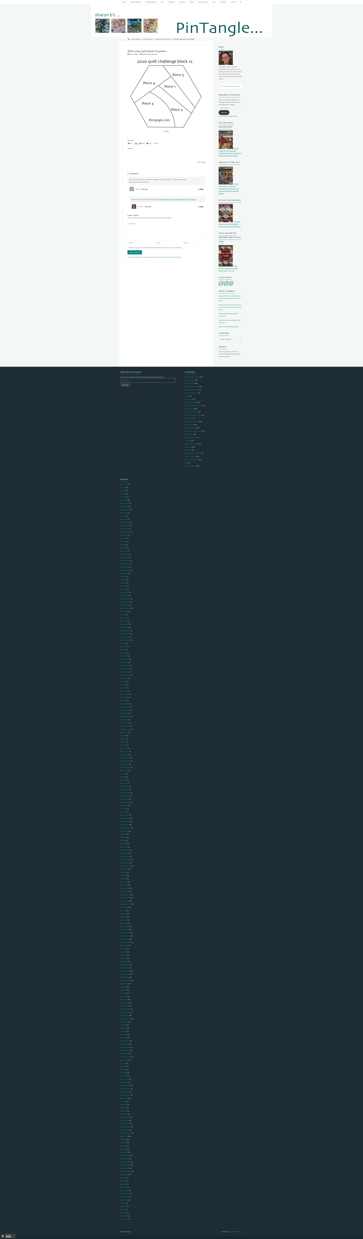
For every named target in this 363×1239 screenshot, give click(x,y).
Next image (201, 162)
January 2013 (124, 891)
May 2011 (123, 955)
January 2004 (124, 1219)
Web (186, 463)
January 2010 (124, 1006)
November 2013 (125, 860)
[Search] (240, 2)
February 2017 (124, 751)
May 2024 (123, 545)
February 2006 (124, 1155)
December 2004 (125, 1193)
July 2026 (123, 487)
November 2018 (125, 710)
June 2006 (123, 1143)
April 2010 (123, 996)
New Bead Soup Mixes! (232, 327)
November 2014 (125, 821)
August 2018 (124, 720)
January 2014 (124, 853)
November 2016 (125, 761)
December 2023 (125, 561)
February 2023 (124, 592)
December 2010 (125, 971)
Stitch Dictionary (190, 456)
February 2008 (124, 1079)
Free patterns (189, 425)
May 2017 (123, 742)
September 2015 (125, 802)
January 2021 (124, 662)
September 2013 (125, 866)
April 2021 (123, 653)
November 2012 (125, 898)
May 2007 (123, 1108)
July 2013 (123, 872)
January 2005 (124, 1190)
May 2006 (123, 1146)
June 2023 (123, 580)
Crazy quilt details (190, 402)
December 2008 (125, 1047)
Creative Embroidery (191, 412)
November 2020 (125, 669)
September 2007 (125, 1095)
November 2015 (125, 796)
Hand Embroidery (190, 428)
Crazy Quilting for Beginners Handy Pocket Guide (228, 268)
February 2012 (124, 926)
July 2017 (123, 735)
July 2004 (123, 1203)
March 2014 (123, 847)
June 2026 (123, 491)
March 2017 (123, 748)
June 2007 (123, 1104)
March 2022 (123, 621)
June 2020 (123, 685)
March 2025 (123, 519)
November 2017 (125, 726)
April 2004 (123, 1213)
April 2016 (123, 780)
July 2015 (123, 809)
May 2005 (123, 1181)
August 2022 (124, 611)
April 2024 (123, 548)
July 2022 (123, 615)
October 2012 (124, 901)
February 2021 (124, 659)
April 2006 (123, 1149)
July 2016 (123, 774)
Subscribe (224, 112)
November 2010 (125, 974)
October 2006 (124, 1130)
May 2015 (123, 812)
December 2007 (125, 1085)
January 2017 (124, 755)
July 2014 (123, 834)
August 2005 (124, 1174)
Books (187, 396)
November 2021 (125, 634)
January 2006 (124, 1159)
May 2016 (123, 777)
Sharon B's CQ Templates (193, 453)
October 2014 (124, 825)
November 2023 (125, 564)
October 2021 (124, 637)
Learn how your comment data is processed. (167, 257)
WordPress (239, 1232)
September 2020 (125, 675)
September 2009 (125, 1019)
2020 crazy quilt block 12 (163, 39)
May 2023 (123, 583)
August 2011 (124, 945)
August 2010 (124, 984)
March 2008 (123, 1076)
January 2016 (124, 790)
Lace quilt (188, 441)
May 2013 (123, 879)
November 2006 (125, 1127)
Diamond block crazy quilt (193, 415)
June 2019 (123, 700)
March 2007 (123, 1114)
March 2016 (123, 783)
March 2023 (123, 589)
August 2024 (124, 535)
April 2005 (123, 1184)
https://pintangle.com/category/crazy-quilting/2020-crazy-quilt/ (174, 199)
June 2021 (123, 646)
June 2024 (123, 541)
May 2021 (123, 650)
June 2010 (123, 990)
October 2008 (124, 1054)
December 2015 (125, 793)
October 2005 (124, 1168)
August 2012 (124, 907)
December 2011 (125, 933)
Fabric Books (189, 418)
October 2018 (124, 713)
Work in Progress (190, 466)
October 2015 (124, 799)
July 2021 (123, 643)
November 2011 (125, 936)
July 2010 (123, 987)
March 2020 (123, 691)
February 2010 (124, 1003)
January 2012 (124, 930)
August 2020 (124, 678)
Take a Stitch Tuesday (191, 460)
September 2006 (125, 1133)
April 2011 (123, 958)
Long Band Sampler (191, 444)
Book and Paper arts (191, 393)
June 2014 (123, 837)
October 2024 (124, 529)
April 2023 (123, 586)
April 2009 (123, 1035)
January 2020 (124, 697)
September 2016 (125, 767)
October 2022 (124, 605)
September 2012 (125, 904)
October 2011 (124, 939)
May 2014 (123, 840)
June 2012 (123, 914)
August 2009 (124, 1022)
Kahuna (231, 1232)
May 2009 (123, 1031)
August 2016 (124, 770)
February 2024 (124, 554)
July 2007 (123, 1101)
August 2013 (124, 869)
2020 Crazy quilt (148, 39)
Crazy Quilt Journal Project (193, 405)
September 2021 (125, 640)
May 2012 (123, 917)
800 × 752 (132, 54)
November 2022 (125, 602)
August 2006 (124, 1136)
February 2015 (124, 815)
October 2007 (124, 1092)
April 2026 (123, 497)
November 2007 (125, 1089)
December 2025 (125, 510)
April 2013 (123, 882)
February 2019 (124, 704)
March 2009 (123, 1038)
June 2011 (123, 952)
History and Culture (191, 437)
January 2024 (124, 557)
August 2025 (124, 513)
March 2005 (123, 1187)
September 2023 (125, 570)
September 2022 (125, 608)
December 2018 (125, 707)
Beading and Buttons (191, 390)
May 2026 (123, 494)
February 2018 (124, 723)
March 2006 (123, 1152)
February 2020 (124, 694)
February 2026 (124, 503)
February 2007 (124, 1117)
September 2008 (125, 1057)
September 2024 (125, 532)
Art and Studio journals (192, 386)
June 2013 (123, 875)
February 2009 (124, 1041)
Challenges (188, 399)
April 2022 (123, 618)
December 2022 (125, 599)
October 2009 (124, 1015)
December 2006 (125, 1124)
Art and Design (189, 383)
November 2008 (125, 1050)
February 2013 (124, 888)
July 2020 (123, 681)
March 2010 (123, 999)
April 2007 (123, 1111)
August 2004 (124, 1200)
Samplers (188, 450)
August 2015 (124, 805)
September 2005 (125, 1171)
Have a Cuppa (189, 434)
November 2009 (125, 1012)
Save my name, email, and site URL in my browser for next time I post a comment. (155, 247)
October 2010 (124, 977)
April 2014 (123, 844)
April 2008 (123, 1073)
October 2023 (124, 567)
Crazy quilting (136, 39)
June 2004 (123, 1206)
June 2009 (123, 1028)
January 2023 (124, 596)
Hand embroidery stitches (193, 431)
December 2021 (125, 630)
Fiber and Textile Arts (191, 421)
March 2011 (123, 961)
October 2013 (124, 863)
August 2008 (124, 1060)
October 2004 (124, 1197)
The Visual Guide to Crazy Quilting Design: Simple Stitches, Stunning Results (230, 224)
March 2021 (123, 656)
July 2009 (123, 1025)
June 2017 (123, 739)
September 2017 (125, 729)
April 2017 (123, 745)
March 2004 (123, 1216)
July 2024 (123, 538)
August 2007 (124, 1098)
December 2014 (125, 818)
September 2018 (125, 716)
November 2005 (125, 1165)
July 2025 (123, 516)
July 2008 (123, 1063)
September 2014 (125, 828)
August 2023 (124, 573)
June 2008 (123, 1066)
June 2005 (123, 1178)
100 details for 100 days (192, 377)
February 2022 (124, 624)
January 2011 (124, 968)
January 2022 (124, 627)
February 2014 (124, 850)
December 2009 (125, 1009)
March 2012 (123, 923)
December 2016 (125, 758)
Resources (188, 447)
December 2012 (125, 895)
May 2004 (123, 1209)
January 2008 (124, 1082)
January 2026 (124, 506)
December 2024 (125, 522)
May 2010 (123, 993)
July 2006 (123, 1139)
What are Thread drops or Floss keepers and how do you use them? (230, 298)
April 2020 (123, 688)
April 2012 (123, 920)
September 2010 (125, 980)
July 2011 (123, 949)
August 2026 (124, 484)
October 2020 (124, 672)
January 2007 (124, 1120)
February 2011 (124, 965)
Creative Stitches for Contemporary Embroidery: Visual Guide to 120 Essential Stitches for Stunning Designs (229, 188)
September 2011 (125, 942)
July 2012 (123, 910)
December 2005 (125, 1162)
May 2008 (123, 1069)
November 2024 (125, 526)
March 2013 (123, 885)
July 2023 (123, 576)
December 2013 (125, 856)
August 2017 (124, 732)
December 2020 (125, 666)
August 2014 (124, 831)
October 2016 (124, 764)
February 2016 (124, 786)
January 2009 (124, 1044)
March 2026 (123, 500)
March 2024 (123, 551)
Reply (201, 189)
